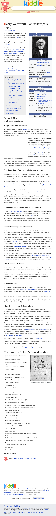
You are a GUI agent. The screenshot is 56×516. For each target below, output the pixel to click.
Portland (39, 62)
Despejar (50, 8)
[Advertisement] (28, 17)
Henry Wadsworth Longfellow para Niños (14, 494)
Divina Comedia (15, 50)
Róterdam (31, 215)
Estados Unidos (45, 62)
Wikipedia (46, 509)
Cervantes (31, 185)
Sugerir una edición (39, 498)
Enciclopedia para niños (9, 30)
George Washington (13, 69)
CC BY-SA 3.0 (27, 508)
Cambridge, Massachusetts (28, 289)
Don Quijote (47, 148)
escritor (44, 94)
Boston (15, 241)
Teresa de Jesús (38, 338)
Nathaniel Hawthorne (38, 155)
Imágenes (33, 11)
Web (28, 11)
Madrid (46, 181)
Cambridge (39, 65)
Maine (48, 72)
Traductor (39, 93)
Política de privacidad (32, 512)
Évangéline (7, 45)
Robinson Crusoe (38, 148)
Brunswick (41, 153)
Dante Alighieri (46, 255)
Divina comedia (9, 335)
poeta (43, 93)
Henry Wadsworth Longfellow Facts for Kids (25, 458)
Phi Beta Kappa (41, 103)
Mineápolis (28, 348)
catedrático (39, 94)
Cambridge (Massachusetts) (20, 246)
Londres (14, 293)
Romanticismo (40, 98)
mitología (43, 329)
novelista (47, 93)
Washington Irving (14, 183)
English (38, 11)
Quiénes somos (21, 512)
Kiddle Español (7, 512)
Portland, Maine (27, 129)
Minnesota (34, 348)
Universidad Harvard (41, 96)
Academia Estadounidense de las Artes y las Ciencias (45, 100)
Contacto (41, 512)
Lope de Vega (38, 185)
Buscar (53, 8)
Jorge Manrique (13, 53)
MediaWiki (22, 511)
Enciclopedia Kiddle (29, 489)
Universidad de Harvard (16, 211)
